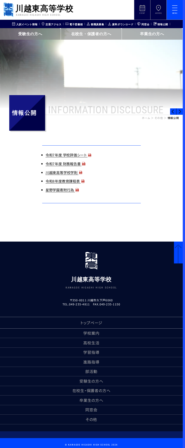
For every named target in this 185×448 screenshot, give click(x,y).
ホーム (146, 118)
